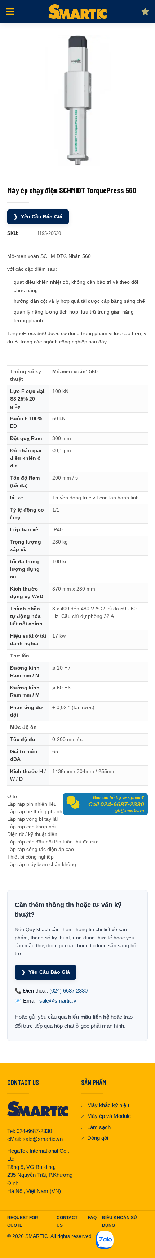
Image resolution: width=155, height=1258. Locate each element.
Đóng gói (97, 1138)
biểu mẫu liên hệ (88, 1017)
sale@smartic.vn (59, 1001)
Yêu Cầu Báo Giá (38, 216)
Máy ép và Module (109, 1116)
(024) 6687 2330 (68, 991)
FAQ (92, 1217)
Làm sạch (99, 1127)
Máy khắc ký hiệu (108, 1105)
